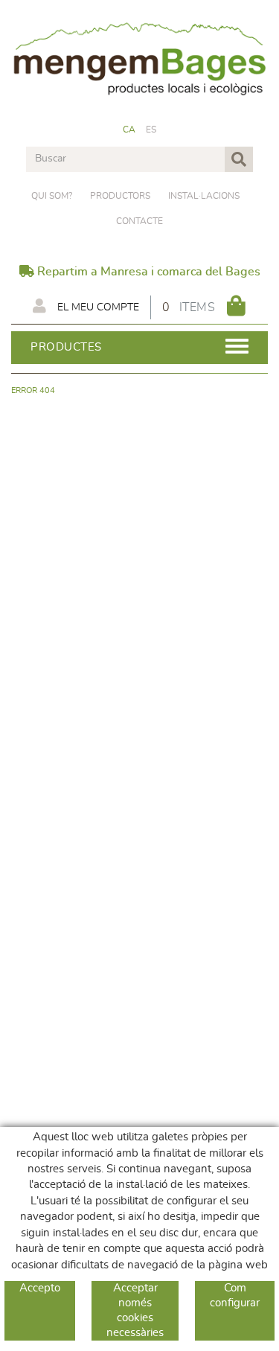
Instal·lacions (204, 195)
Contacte (139, 221)
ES (151, 129)
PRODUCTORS (120, 195)
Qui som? (51, 195)
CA (129, 129)
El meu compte (96, 307)
